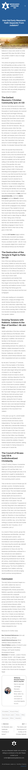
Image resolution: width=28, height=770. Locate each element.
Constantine (5, 711)
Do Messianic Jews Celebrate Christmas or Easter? (7, 729)
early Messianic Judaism (8, 714)
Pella (23, 714)
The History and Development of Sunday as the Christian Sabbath (21, 729)
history (18, 714)
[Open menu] (25, 6)
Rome (12, 718)
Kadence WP (23, 766)
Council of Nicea (14, 711)
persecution (5, 718)
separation (18, 718)
